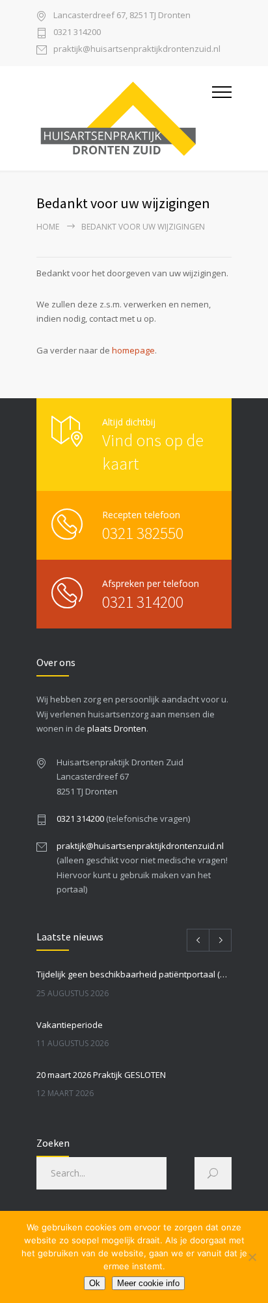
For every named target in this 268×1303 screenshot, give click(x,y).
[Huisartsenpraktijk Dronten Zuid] (124, 118)
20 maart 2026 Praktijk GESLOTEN (101, 1075)
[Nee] (251, 1256)
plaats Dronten (116, 728)
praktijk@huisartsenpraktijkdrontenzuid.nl (137, 49)
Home (47, 226)
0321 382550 (142, 533)
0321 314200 (77, 33)
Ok (94, 1283)
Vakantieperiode (69, 1025)
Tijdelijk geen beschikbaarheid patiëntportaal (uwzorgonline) (134, 974)
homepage (133, 350)
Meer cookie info (148, 1283)
